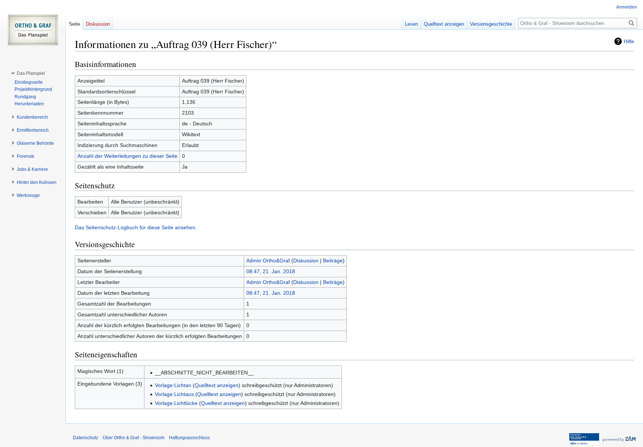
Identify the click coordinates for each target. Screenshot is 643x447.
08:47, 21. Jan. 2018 (270, 271)
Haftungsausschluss (189, 437)
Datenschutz (85, 437)
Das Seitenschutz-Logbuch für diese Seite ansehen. (136, 227)
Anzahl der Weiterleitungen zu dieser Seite (127, 156)
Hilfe (629, 41)
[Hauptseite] (33, 30)
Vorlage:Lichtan (173, 385)
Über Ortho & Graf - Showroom (133, 437)
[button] (31, 73)
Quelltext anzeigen (217, 385)
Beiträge (333, 261)
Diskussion (306, 261)
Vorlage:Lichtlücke (176, 403)
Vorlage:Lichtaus (174, 394)
